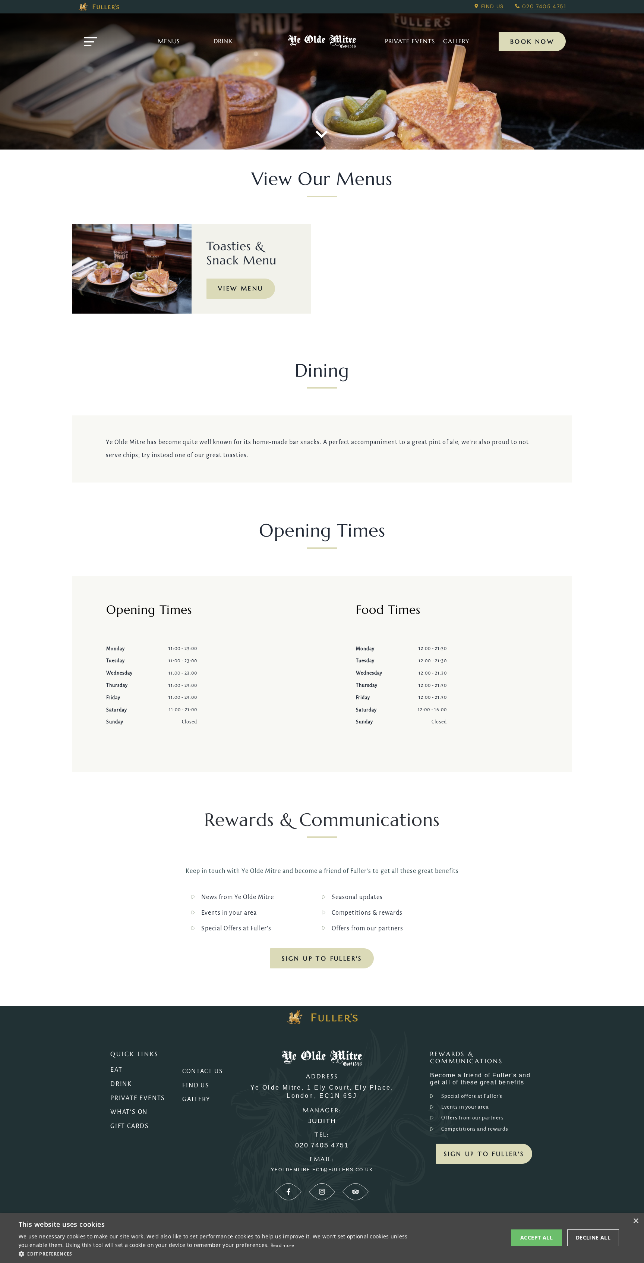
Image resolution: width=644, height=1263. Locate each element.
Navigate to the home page (322, 41)
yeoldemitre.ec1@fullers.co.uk (322, 1169)
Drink (223, 41)
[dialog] (322, 1238)
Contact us (202, 1071)
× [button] (635, 1221)
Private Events (410, 41)
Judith (322, 1121)
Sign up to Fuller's (322, 958)
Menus (169, 41)
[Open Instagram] (322, 1192)
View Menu (240, 288)
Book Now (532, 41)
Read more (282, 1245)
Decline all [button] (593, 1237)
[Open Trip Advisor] (355, 1192)
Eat (116, 1069)
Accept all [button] (536, 1237)
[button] (215, 1253)
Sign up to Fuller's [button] (484, 1153)
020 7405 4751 (544, 6)
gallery (456, 41)
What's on (129, 1112)
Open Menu (90, 41)
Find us (492, 6)
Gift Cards (129, 1126)
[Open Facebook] (288, 1192)
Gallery (196, 1099)
